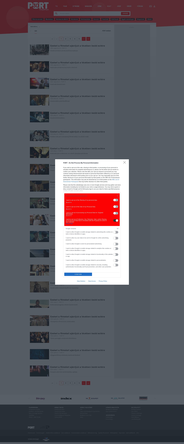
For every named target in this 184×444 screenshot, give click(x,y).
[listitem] (92, 196)
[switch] (115, 200)
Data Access (92, 281)
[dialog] (92, 222)
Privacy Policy (103, 281)
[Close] (125, 163)
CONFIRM (78, 274)
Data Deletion (81, 281)
